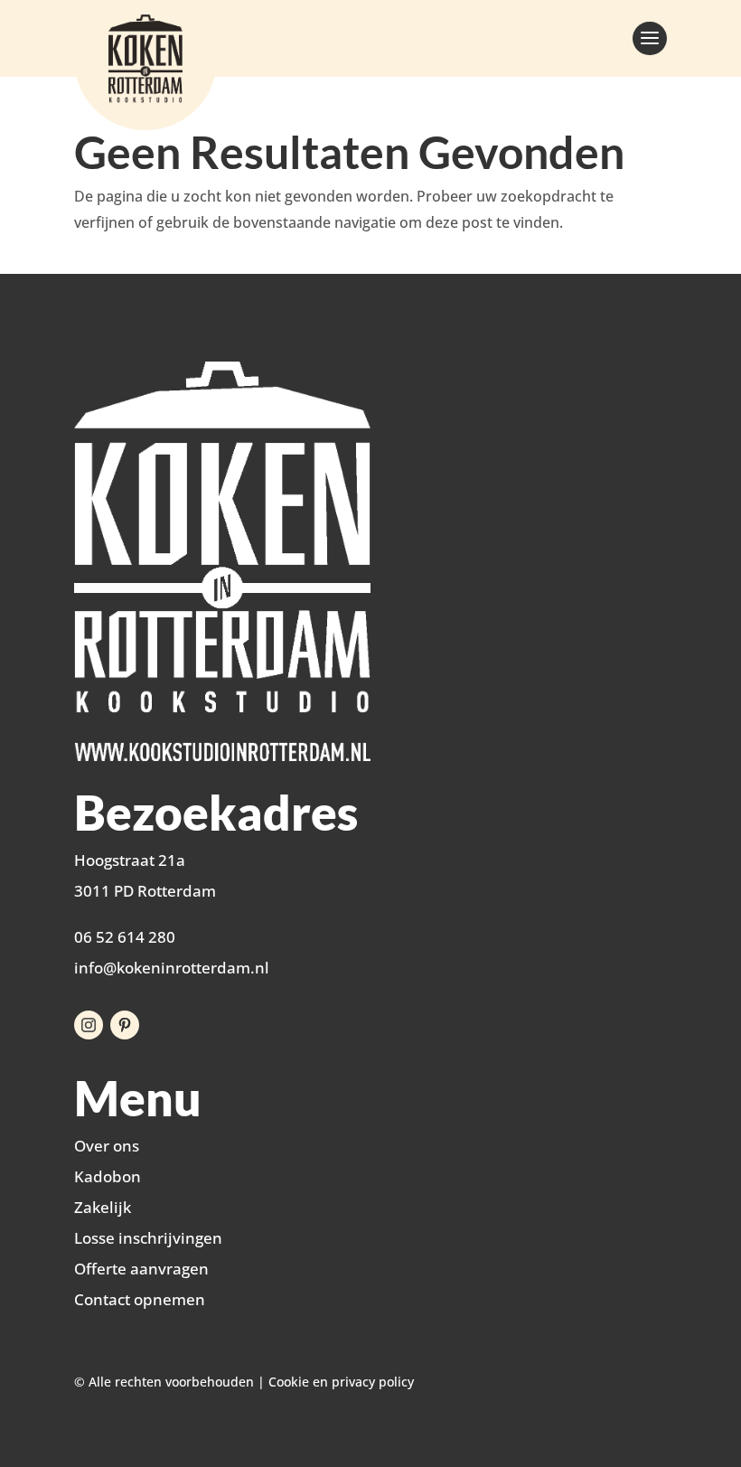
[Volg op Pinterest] (124, 1025)
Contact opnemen (139, 1299)
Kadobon (107, 1176)
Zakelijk (102, 1207)
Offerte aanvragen (141, 1268)
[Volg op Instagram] (88, 1025)
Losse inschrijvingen (148, 1237)
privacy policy (373, 1381)
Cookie (288, 1381)
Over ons (106, 1145)
